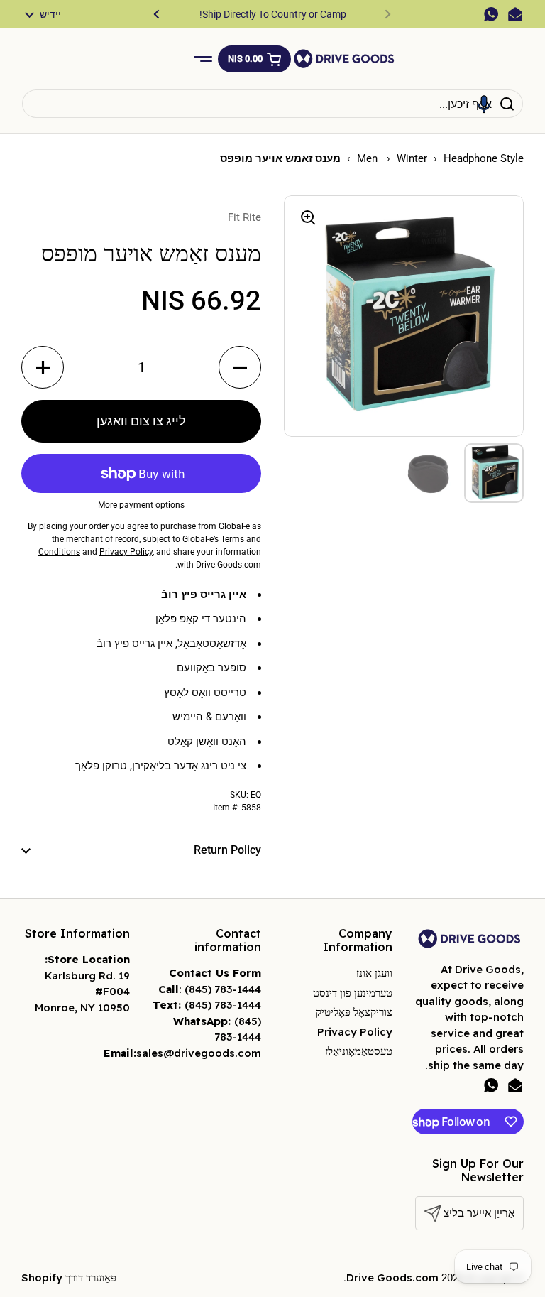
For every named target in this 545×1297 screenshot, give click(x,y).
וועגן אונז (374, 972)
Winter (412, 158)
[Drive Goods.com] (344, 59)
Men (368, 158)
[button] (254, 58)
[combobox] (272, 103)
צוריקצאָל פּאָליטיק (354, 1012)
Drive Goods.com (392, 1277)
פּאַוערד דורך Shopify (68, 1277)
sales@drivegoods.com (198, 1053)
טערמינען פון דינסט (352, 992)
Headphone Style (484, 158)
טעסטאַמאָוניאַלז (358, 1051)
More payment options (141, 505)
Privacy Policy (354, 1031)
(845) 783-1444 (223, 989)
